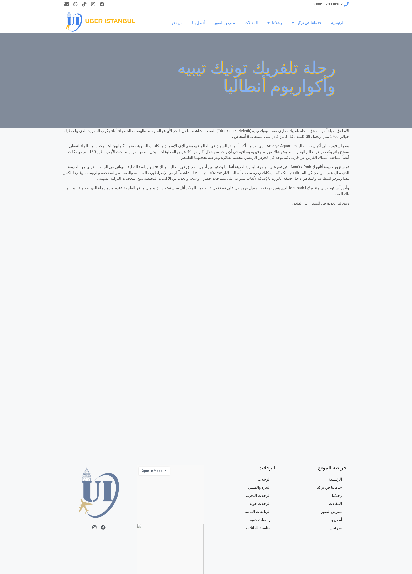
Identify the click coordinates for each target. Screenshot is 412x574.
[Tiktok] (84, 4)
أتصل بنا (198, 23)
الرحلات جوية (259, 504)
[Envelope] (66, 4)
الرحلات (264, 479)
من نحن (176, 23)
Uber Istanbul (110, 21)
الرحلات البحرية (258, 495)
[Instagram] (93, 4)
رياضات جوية (260, 520)
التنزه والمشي (259, 487)
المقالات (251, 23)
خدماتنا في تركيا (309, 23)
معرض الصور (224, 23)
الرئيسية (337, 23)
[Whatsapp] (75, 4)
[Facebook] (102, 4)
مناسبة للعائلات (258, 528)
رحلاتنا (277, 23)
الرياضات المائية (257, 512)
